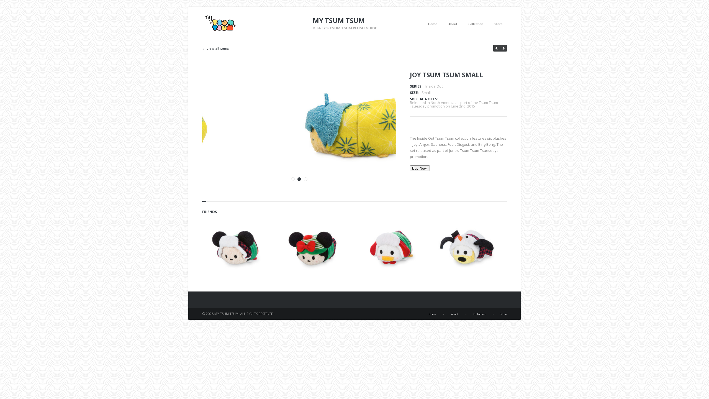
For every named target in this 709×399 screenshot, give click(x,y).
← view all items (215, 48)
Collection (475, 23)
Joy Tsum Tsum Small (446, 74)
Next (384, 83)
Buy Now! (420, 168)
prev (503, 48)
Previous (374, 83)
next (496, 48)
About (452, 23)
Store (498, 23)
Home (432, 23)
